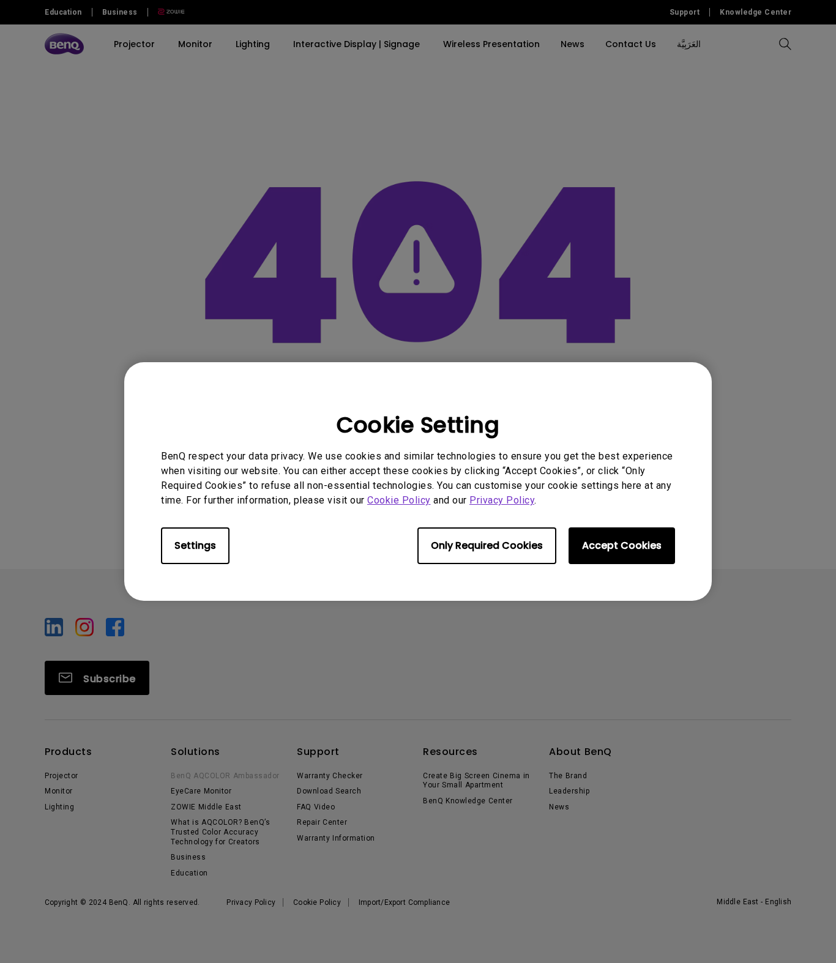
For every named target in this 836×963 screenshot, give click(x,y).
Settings (195, 545)
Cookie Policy (399, 500)
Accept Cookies (622, 545)
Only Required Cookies (487, 545)
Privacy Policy (501, 500)
